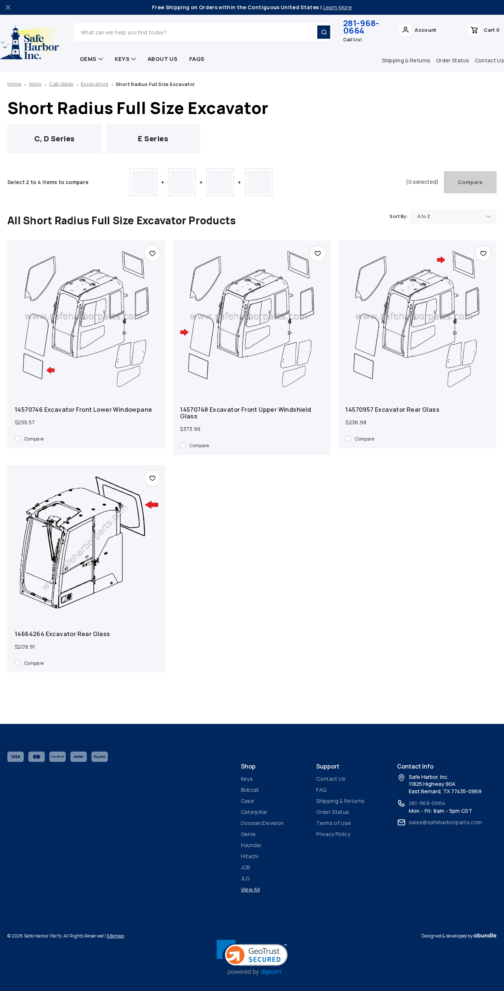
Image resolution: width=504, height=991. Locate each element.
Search (323, 32)
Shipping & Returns (406, 60)
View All (250, 889)
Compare (470, 182)
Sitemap (115, 936)
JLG (245, 878)
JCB (245, 867)
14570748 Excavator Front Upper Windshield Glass (245, 412)
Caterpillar (254, 811)
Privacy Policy (333, 834)
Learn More (337, 7)
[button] (252, 957)
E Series (153, 139)
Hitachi (250, 856)
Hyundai (251, 845)
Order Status (452, 60)
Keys (122, 59)
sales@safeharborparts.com (445, 822)
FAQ (321, 789)
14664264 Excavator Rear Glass (62, 634)
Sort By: (399, 216)
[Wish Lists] (452, 32)
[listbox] (453, 216)
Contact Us (331, 778)
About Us (162, 59)
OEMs (88, 59)
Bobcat (250, 789)
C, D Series (54, 139)
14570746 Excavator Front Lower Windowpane (83, 409)
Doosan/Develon (262, 822)
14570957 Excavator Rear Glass (392, 409)
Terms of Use (333, 822)
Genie (248, 834)
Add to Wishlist (152, 253)
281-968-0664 (361, 27)
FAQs (197, 59)
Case (247, 800)
